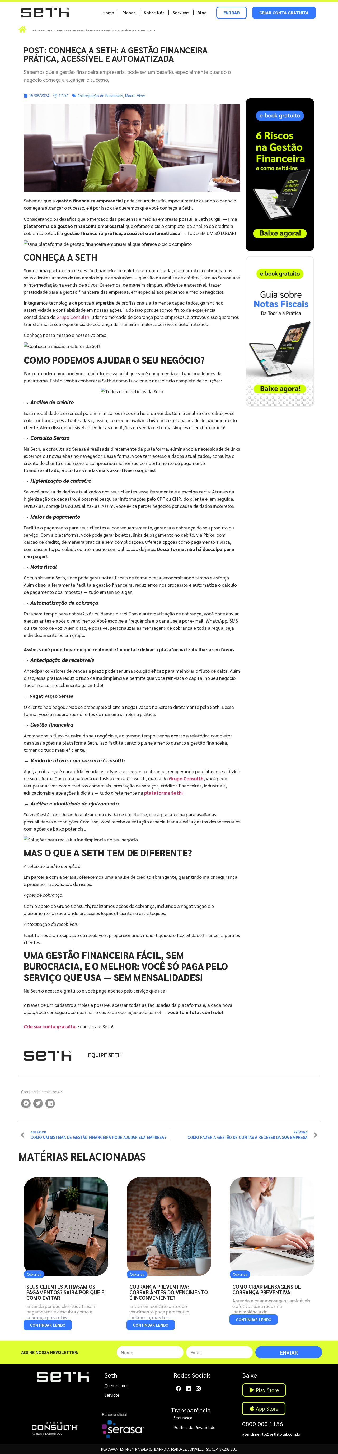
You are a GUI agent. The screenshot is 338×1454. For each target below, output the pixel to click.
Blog (202, 12)
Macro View (135, 95)
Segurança (182, 1417)
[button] (26, 1103)
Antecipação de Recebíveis (100, 95)
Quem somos (116, 1385)
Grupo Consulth (73, 317)
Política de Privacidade (194, 1427)
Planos (129, 12)
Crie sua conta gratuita (50, 1026)
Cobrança (34, 1274)
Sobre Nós (154, 12)
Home (108, 12)
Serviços (181, 12)
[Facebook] (178, 1388)
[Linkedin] (188, 1388)
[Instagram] (198, 1388)
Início (36, 30)
